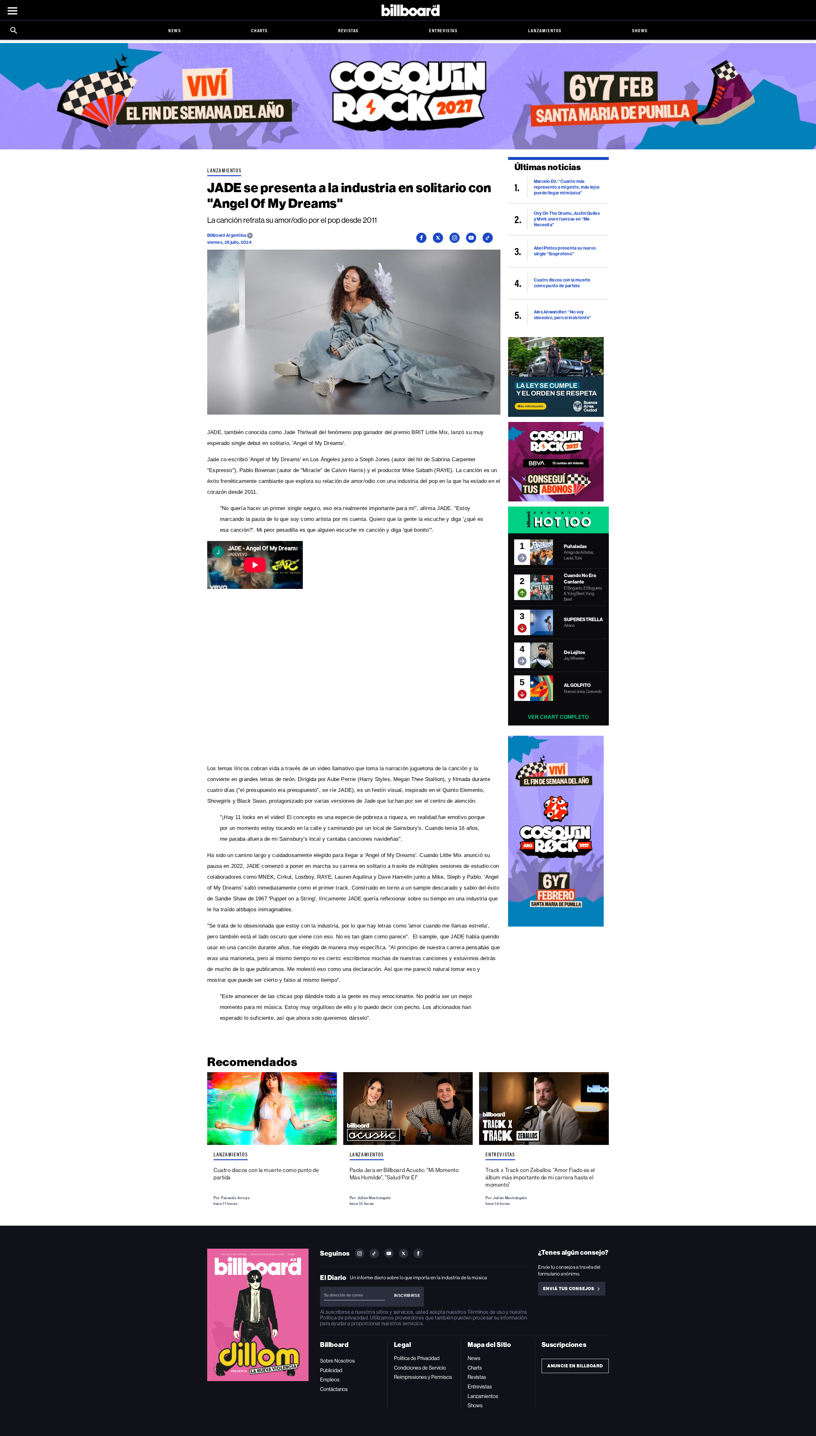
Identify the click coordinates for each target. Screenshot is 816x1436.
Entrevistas (443, 30)
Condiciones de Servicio (420, 1368)
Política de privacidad (344, 1318)
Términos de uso (486, 1312)
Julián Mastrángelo (374, 1198)
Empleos (329, 1380)
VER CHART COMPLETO (558, 717)
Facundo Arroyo (235, 1198)
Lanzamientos (545, 30)
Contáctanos (334, 1389)
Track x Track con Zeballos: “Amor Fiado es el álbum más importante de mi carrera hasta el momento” (539, 1177)
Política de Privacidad (417, 1358)
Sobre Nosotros (337, 1361)
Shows (640, 30)
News (174, 30)
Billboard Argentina (227, 235)
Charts (259, 30)
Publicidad (331, 1370)
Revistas (348, 30)
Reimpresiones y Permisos (423, 1377)
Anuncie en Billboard (575, 1366)
